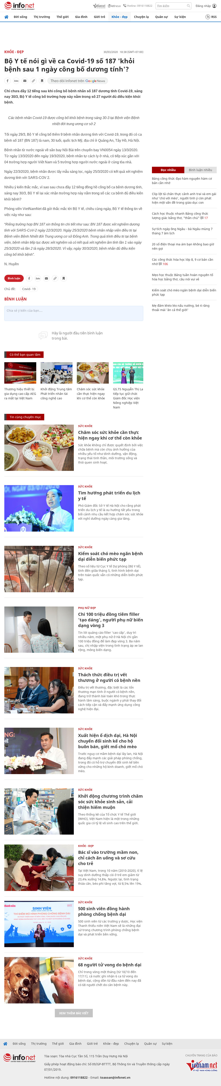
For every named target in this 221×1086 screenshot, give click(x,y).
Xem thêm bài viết (73, 1013)
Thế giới (63, 17)
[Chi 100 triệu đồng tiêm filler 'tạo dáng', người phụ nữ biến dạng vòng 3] (39, 630)
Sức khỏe (85, 426)
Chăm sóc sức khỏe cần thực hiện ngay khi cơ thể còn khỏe (91, 393)
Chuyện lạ (141, 17)
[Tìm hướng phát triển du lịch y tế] (39, 508)
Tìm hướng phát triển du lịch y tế (109, 495)
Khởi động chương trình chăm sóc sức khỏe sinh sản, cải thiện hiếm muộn (110, 801)
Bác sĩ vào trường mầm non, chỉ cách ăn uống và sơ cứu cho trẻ (108, 857)
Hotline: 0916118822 (139, 6)
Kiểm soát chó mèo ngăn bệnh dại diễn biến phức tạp (110, 556)
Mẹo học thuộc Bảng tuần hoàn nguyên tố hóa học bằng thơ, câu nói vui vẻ (182, 277)
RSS (214, 17)
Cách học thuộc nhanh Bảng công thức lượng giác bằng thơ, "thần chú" (180, 215)
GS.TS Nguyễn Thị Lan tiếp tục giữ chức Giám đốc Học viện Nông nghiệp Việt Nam (129, 398)
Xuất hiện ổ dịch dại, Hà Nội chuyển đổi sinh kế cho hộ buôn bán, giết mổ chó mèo (107, 740)
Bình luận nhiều (200, 170)
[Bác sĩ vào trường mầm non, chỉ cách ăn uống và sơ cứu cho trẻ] (39, 868)
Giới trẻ (99, 17)
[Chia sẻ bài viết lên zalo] (16, 81)
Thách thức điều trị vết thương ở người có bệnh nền (109, 677)
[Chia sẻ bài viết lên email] (25, 81)
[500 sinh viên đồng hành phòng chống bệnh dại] (39, 924)
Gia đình (81, 17)
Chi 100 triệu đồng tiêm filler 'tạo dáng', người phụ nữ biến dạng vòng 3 (110, 619)
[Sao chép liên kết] (33, 81)
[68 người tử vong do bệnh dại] (39, 980)
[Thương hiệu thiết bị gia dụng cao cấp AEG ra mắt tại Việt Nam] (20, 373)
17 (206, 218)
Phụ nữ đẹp (87, 608)
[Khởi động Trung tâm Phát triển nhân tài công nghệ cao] (57, 373)
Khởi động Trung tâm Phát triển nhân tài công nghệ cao (56, 393)
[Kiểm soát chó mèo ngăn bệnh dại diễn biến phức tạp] (39, 569)
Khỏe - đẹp (120, 17)
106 (165, 264)
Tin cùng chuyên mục (25, 417)
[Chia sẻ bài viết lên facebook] (7, 81)
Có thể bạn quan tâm (25, 354)
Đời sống (20, 17)
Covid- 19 (29, 289)
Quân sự (161, 17)
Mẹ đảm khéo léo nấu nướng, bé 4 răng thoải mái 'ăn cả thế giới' (181, 307)
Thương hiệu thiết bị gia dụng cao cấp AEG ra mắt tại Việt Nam (20, 393)
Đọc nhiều (168, 170)
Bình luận (14, 278)
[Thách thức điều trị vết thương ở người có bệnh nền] (39, 690)
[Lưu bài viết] (42, 81)
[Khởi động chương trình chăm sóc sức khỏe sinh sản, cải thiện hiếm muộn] (39, 811)
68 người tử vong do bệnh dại (109, 965)
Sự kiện (180, 17)
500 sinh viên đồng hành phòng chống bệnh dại (104, 911)
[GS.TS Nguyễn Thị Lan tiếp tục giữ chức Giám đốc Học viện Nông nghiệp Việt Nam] (129, 373)
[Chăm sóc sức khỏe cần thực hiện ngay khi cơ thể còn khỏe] (93, 373)
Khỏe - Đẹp (14, 51)
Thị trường (42, 17)
